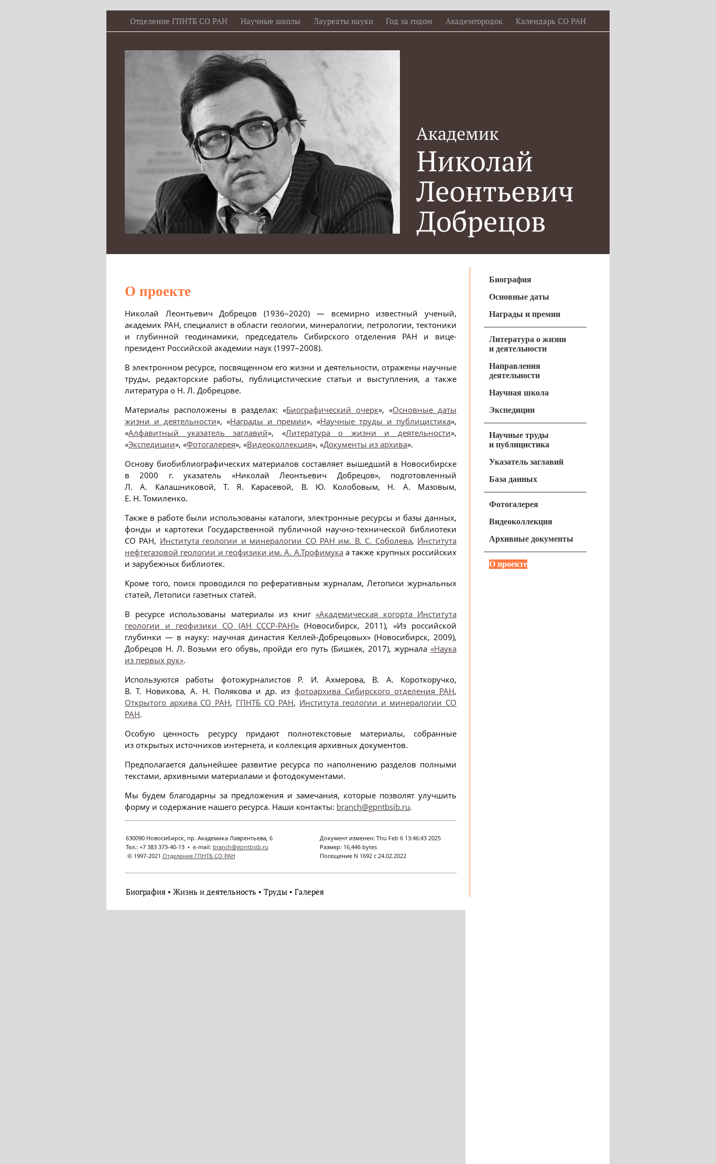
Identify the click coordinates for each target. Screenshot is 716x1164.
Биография (146, 891)
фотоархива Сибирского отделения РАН (375, 691)
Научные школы (270, 21)
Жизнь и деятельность (214, 891)
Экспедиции (151, 444)
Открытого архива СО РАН (177, 702)
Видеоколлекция (279, 444)
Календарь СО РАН (551, 21)
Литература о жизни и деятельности (368, 432)
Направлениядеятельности (514, 370)
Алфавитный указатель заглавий (198, 432)
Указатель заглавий (526, 461)
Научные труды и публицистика (385, 421)
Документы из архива (365, 444)
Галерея (309, 891)
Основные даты (519, 296)
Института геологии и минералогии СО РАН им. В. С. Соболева (286, 540)
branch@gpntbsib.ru (373, 806)
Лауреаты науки (343, 21)
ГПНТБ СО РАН (265, 702)
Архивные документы (531, 538)
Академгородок (474, 21)
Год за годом (409, 21)
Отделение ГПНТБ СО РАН (178, 21)
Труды (275, 891)
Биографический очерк (332, 409)
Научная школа (519, 392)
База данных (513, 479)
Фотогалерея (211, 444)
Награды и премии (268, 421)
